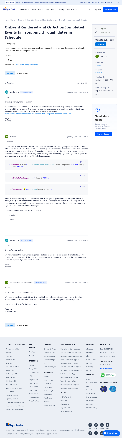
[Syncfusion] (15, 425)
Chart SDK (9, 356)
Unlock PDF (33, 365)
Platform (99, 63)
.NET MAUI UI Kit (66, 397)
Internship (89, 367)
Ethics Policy (81, 430)
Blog (87, 356)
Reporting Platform (12, 399)
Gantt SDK (9, 363)
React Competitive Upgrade (70, 360)
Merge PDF (32, 369)
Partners (89, 370)
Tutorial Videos (91, 390)
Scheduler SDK (10, 360)
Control (98, 70)
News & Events (91, 360)
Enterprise (36, 9)
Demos (88, 379)
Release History (91, 408)
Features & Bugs (49, 360)
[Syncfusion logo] (11, 9)
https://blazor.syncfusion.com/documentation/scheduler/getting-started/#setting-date (38, 114)
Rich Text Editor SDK (12, 367)
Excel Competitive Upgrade (70, 385)
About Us (70, 9)
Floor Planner (33, 383)
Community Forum (50, 349)
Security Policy (51, 430)
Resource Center (49, 405)
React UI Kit (64, 401)
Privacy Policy (10, 430)
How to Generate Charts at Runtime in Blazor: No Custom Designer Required (41, 2)
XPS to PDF (32, 376)
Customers (90, 353)
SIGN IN (10, 73)
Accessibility (48, 394)
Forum (13, 20)
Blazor (20, 20)
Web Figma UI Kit (66, 411)
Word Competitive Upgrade (70, 381)
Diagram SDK (10, 370)
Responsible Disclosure (66, 430)
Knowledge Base (49, 353)
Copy (84, 162)
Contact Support (104, 134)
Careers (89, 363)
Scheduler (99, 73)
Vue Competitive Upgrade (69, 363)
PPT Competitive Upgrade (69, 388)
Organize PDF (33, 380)
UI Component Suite (12, 349)
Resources (50, 9)
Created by (100, 52)
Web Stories (48, 398)
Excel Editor (33, 390)
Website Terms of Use (36, 430)
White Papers (48, 380)
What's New (90, 401)
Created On (100, 77)
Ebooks (46, 377)
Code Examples (49, 391)
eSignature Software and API (15, 402)
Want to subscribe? (104, 40)
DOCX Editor (33, 387)
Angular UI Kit (65, 408)
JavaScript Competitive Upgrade (71, 356)
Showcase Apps (91, 397)
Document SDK (11, 377)
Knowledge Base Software (14, 409)
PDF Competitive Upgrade (69, 377)
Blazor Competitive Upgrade (70, 349)
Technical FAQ (48, 387)
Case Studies (48, 384)
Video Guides (90, 393)
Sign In (98, 9)
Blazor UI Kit (65, 404)
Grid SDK (9, 353)
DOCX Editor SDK (11, 385)
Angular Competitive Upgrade (71, 353)
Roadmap (89, 404)
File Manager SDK (11, 374)
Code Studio (10, 392)
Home (7, 20)
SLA (45, 363)
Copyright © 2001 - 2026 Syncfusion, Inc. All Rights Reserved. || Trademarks (31, 434)
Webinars (47, 402)
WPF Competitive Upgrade (69, 374)
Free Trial (32, 352)
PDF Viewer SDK (11, 381)
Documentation (91, 383)
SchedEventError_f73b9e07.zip (26, 65)
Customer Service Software (15, 406)
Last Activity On (102, 87)
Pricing (61, 9)
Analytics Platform (12, 395)
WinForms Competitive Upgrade (71, 370)
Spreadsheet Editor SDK (14, 388)
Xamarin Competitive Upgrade (71, 367)
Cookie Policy (21, 430)
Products (23, 9)
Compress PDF (34, 372)
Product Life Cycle (50, 367)
